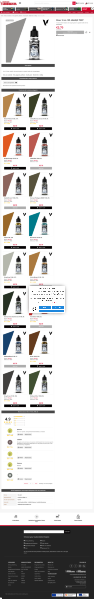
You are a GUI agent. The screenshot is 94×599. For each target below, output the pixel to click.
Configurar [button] (51, 311)
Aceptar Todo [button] (58, 307)
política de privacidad (55, 302)
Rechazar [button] (45, 307)
